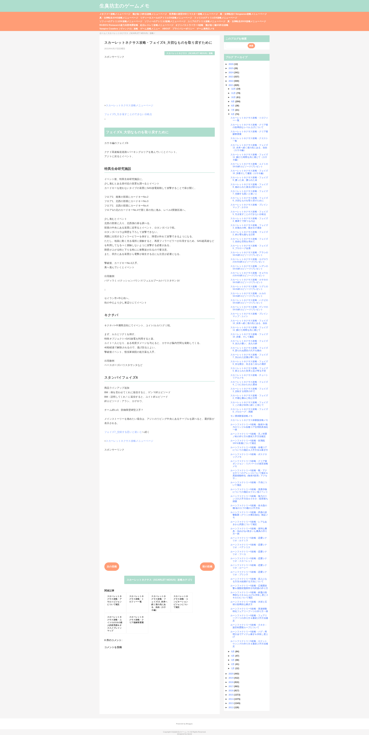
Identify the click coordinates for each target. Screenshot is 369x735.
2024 (231, 72)
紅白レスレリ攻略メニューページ (156, 25)
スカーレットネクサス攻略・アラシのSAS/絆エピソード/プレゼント (249, 253)
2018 (231, 682)
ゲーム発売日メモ (205, 28)
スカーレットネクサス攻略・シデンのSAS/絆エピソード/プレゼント (249, 267)
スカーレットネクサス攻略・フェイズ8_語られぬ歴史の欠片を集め (249, 349)
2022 (231, 81)
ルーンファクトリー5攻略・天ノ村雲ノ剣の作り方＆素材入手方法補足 (248, 435)
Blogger (189, 724)
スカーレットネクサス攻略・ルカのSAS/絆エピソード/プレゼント (248, 294)
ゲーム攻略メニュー (150, 28)
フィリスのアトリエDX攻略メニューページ (215, 17)
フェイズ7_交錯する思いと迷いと (123, 432)
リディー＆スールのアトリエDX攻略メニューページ (166, 17)
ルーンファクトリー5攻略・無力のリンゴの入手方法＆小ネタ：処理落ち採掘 (249, 498)
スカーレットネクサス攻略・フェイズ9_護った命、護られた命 (249, 178)
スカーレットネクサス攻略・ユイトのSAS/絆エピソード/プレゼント (249, 165)
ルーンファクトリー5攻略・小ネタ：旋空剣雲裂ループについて (248, 626)
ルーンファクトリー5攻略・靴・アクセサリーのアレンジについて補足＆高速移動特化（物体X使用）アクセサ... (249, 474)
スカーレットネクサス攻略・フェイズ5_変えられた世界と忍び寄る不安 (249, 369)
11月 (233, 93)
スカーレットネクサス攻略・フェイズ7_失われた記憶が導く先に (249, 355)
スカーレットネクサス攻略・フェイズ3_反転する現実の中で (249, 389)
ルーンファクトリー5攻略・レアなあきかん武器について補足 (248, 523)
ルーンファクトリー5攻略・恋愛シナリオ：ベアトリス (248, 545)
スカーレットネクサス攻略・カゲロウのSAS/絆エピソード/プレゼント (249, 260)
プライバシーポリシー (183, 28)
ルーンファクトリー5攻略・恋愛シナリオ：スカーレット (248, 559)
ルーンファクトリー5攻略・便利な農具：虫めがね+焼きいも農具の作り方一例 (248, 531)
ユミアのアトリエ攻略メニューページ (206, 21)
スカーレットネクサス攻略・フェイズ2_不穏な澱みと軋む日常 (249, 396)
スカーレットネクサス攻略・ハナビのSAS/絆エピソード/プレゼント (249, 301)
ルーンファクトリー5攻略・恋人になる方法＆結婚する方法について (248, 580)
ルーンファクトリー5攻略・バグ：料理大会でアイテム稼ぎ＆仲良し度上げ (249, 634)
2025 (231, 68)
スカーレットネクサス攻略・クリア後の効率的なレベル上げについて (249, 125)
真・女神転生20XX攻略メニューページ (246, 21)
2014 (231, 699)
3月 (233, 660)
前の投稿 (207, 566)
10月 (233, 97)
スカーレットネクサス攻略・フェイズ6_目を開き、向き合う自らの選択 (249, 362)
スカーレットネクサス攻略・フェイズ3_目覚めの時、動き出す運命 (249, 226)
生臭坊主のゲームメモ (124, 6)
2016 (231, 690)
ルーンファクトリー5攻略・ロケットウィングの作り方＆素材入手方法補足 (249, 643)
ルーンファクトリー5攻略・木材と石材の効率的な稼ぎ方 (248, 603)
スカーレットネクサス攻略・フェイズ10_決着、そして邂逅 (249, 335)
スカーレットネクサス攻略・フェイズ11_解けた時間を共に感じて (249, 328)
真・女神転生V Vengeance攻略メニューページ (243, 14)
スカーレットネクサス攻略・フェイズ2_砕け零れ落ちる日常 (249, 233)
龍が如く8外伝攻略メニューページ (150, 14)
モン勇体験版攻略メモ (241, 416)
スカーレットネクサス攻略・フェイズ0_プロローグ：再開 (249, 410)
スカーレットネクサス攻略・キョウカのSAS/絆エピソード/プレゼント (249, 274)
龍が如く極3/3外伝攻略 (217, 25)
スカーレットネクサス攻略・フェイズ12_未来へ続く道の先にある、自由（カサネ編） (249, 147)
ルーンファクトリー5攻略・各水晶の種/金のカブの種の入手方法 (248, 506)
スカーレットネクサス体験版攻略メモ (249, 420)
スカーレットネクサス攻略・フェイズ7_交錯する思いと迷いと (249, 192)
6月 (233, 114)
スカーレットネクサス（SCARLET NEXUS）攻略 (189, 53)
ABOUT (166, 28)
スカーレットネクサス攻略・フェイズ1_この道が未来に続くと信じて (249, 403)
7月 (233, 110)
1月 (233, 668)
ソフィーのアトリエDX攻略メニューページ (120, 21)
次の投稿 (112, 566)
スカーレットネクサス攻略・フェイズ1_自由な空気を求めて (249, 240)
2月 (233, 664)
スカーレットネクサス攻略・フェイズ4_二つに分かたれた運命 (249, 383)
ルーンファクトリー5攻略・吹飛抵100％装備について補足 (247, 441)
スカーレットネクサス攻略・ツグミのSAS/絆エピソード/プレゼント (249, 287)
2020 (231, 673)
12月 (233, 89)
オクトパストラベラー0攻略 (189, 25)
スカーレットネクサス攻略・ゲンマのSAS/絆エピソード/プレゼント (249, 308)
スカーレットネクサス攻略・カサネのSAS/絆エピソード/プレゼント (249, 280)
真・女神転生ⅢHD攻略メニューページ (118, 17)
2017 (231, 686)
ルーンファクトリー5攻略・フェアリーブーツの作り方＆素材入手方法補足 (249, 618)
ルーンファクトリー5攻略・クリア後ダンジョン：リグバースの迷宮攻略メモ (249, 463)
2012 (231, 707)
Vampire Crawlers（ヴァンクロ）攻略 (118, 28)
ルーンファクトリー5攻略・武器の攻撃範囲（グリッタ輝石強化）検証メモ (249, 515)
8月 (233, 105)
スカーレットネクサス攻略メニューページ (129, 105)
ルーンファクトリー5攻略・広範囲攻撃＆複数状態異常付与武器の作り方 (249, 586)
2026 (231, 64)
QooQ (189, 734)
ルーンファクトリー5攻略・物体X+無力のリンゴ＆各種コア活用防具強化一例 (249, 427)
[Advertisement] (159, 79)
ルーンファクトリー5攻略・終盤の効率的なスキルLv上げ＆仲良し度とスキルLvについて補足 (249, 595)
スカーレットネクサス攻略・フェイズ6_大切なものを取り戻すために (249, 199)
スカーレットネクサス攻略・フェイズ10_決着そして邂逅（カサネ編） (249, 171)
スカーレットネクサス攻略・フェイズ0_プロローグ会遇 (249, 246)
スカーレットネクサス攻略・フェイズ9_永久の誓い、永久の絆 (249, 342)
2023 (231, 76)
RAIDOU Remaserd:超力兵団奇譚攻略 (118, 25)
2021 (231, 85)
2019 (231, 678)
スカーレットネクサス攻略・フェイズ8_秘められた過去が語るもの (249, 185)
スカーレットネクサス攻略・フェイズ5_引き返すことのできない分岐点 (249, 212)
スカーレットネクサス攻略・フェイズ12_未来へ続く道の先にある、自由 (249, 321)
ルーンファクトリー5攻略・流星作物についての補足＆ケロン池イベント (249, 490)
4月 (233, 656)
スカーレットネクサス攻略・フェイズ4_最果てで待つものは (249, 219)
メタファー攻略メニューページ (114, 14)
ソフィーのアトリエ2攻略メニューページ (165, 21)
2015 (231, 694)
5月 (233, 651)
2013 (231, 703)
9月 (233, 101)
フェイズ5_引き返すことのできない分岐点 (128, 114)
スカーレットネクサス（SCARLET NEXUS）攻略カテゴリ (160, 579)
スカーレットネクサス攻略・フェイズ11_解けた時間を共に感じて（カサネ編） (249, 157)
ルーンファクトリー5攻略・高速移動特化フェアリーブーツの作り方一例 (249, 609)
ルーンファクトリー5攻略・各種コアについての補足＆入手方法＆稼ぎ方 (249, 448)
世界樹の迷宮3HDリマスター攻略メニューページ (193, 14)
